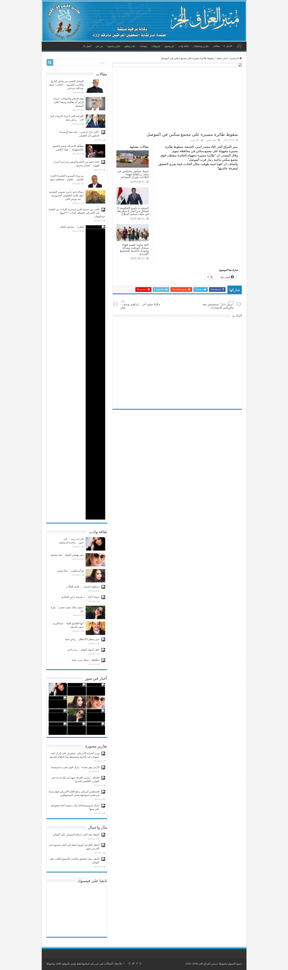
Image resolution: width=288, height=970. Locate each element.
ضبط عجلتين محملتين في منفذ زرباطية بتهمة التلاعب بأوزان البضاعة (133, 174)
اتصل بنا (87, 46)
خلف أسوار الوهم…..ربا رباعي (83, 649)
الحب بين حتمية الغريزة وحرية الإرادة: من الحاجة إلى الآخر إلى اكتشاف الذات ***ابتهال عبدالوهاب (76, 213)
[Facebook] (137, 963)
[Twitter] (133, 963)
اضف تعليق (211, 140)
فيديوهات (155, 46)
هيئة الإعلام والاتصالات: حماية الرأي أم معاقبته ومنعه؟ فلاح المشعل (68, 102)
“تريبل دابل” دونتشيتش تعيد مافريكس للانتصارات (218, 304)
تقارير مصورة (113, 46)
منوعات (143, 46)
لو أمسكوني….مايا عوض (70, 570)
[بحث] (50, 62)
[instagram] (129, 963)
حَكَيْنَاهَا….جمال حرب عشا (85, 660)
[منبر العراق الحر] (144, 21)
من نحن (99, 46)
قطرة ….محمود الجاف (72, 226)
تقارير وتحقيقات (201, 46)
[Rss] (140, 963)
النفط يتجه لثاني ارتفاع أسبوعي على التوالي (76, 834)
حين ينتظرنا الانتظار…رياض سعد (82, 639)
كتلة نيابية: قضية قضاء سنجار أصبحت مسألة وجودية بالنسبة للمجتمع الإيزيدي (134, 249)
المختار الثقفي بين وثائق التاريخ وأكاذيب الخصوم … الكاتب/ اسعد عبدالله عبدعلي (66, 85)
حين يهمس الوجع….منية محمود (67, 554)
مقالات (216, 46)
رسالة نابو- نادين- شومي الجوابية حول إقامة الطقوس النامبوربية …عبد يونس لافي (66, 195)
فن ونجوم (169, 46)
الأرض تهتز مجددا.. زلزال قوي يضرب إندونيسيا (75, 767)
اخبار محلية (222, 58)
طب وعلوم (129, 46)
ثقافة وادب (183, 46)
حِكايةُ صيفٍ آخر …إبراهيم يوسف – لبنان (140, 304)
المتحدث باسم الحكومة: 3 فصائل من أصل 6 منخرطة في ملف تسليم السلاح (133, 211)
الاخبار (229, 46)
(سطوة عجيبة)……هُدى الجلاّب (83, 586)
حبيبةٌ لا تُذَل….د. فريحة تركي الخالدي (80, 597)
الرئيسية (239, 46)
